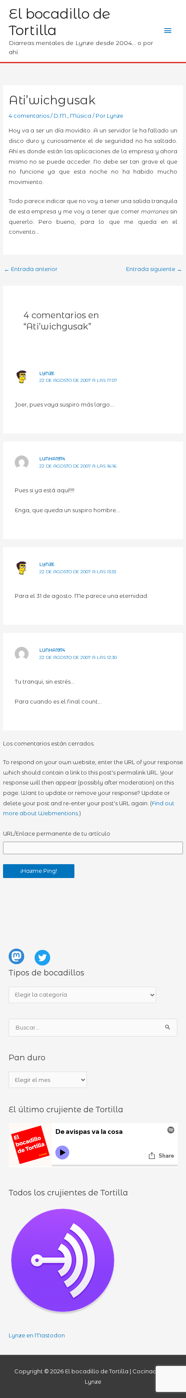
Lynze (47, 373)
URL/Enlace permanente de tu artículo (56, 833)
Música (80, 116)
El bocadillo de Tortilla (59, 22)
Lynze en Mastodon (37, 1335)
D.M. (60, 116)
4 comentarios (29, 116)
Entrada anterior (31, 269)
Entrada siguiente (154, 269)
